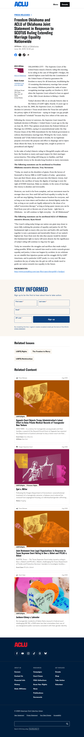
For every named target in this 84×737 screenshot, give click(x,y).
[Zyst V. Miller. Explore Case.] (41, 474)
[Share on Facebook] (15, 55)
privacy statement (19, 329)
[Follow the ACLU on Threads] (39, 653)
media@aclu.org (19, 83)
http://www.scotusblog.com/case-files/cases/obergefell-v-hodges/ (39, 271)
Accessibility (57, 715)
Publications (38, 693)
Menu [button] (55, 4)
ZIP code (18, 318)
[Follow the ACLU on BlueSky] (45, 653)
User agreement (19, 715)
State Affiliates (20, 689)
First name (19, 301)
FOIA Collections (39, 680)
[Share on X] (20, 55)
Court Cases (38, 676)
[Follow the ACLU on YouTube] (22, 653)
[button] (24, 55)
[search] (67, 723)
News (35, 689)
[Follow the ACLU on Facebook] (16, 653)
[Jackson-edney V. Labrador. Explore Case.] (41, 601)
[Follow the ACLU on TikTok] (34, 653)
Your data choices (45, 715)
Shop (57, 676)
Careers (17, 672)
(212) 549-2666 (18, 85)
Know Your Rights (40, 684)
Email (17, 310)
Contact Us (18, 676)
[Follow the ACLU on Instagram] (28, 653)
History (17, 684)
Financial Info (19, 680)
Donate (65, 4)
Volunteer (59, 684)
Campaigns (37, 672)
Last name (42, 301)
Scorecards (37, 697)
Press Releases (22, 15)
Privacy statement (32, 715)
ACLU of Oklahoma (31, 46)
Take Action (60, 680)
